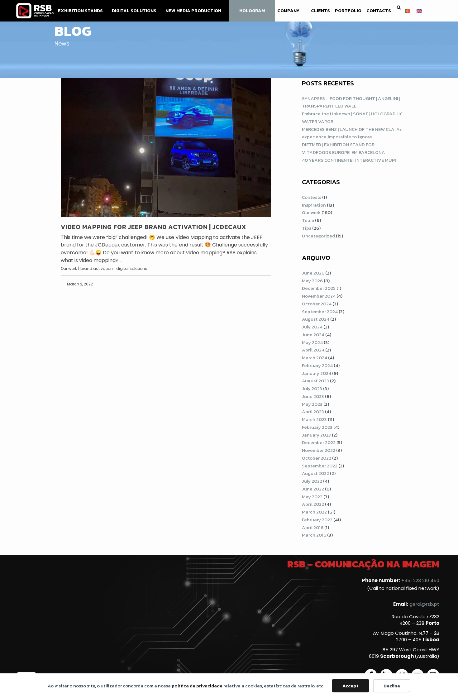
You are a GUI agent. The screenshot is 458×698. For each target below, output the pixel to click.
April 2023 (313, 411)
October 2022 (316, 457)
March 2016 (314, 534)
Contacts (378, 10)
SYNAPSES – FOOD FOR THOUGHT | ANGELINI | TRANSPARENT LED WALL (351, 102)
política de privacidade (197, 685)
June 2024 (313, 334)
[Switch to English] (419, 11)
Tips (306, 228)
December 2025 (319, 288)
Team (308, 220)
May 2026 (312, 280)
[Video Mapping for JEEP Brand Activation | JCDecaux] (166, 147)
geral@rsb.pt (424, 604)
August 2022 (315, 473)
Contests (311, 197)
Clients (320, 10)
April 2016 (312, 527)
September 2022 (319, 465)
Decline (392, 685)
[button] (399, 7)
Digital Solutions (134, 10)
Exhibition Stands (80, 10)
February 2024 (317, 365)
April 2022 (313, 504)
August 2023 (315, 380)
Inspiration (314, 204)
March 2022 (314, 511)
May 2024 (312, 342)
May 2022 (312, 496)
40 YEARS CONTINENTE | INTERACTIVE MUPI (349, 160)
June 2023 (313, 396)
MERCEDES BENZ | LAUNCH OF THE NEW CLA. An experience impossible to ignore (352, 133)
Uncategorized (318, 235)
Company (288, 10)
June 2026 (313, 272)
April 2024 (313, 349)
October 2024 (317, 303)
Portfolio (348, 10)
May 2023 (312, 404)
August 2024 (315, 319)
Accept (350, 685)
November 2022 (318, 450)
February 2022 (317, 519)
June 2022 (313, 488)
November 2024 (319, 295)
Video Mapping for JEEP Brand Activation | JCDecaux (153, 227)
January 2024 (316, 373)
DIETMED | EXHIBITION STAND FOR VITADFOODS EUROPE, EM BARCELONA (343, 148)
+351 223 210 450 (420, 580)
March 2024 (314, 357)
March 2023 (314, 419)
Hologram (252, 10)
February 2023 (317, 427)
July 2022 (312, 481)
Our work (311, 212)
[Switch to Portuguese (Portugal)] (407, 11)
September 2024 (320, 311)
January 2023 (316, 434)
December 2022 (319, 442)
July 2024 (312, 326)
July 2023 (312, 388)
